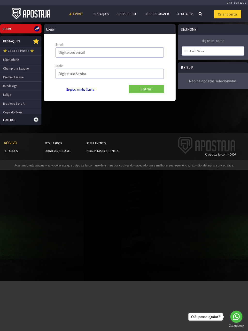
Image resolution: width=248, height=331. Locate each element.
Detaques (11, 151)
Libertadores (11, 60)
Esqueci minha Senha (80, 89)
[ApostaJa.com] (31, 13)
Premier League (13, 77)
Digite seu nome (213, 41)
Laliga (7, 95)
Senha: (59, 66)
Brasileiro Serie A (13, 104)
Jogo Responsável (58, 151)
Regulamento (96, 143)
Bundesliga (10, 86)
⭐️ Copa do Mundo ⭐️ (18, 51)
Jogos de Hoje (126, 14)
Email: (59, 44)
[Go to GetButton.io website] (236, 326)
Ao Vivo (76, 13)
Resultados (185, 14)
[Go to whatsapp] (236, 317)
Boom (6, 29)
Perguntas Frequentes (102, 151)
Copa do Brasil (13, 112)
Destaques (101, 14)
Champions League (16, 68)
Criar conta (227, 14)
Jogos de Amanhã (157, 14)
